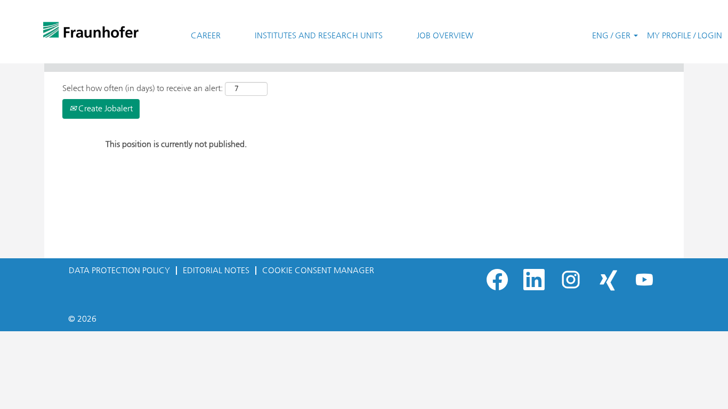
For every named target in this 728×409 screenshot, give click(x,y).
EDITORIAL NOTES (216, 270)
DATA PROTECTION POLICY (119, 270)
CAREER (206, 35)
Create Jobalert (104, 108)
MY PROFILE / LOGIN (684, 35)
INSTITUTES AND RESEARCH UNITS (319, 35)
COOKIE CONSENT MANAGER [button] (318, 270)
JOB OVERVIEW (445, 35)
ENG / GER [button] (612, 35)
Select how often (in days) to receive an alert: (142, 88)
